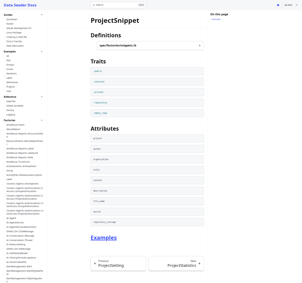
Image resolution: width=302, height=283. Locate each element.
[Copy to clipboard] (199, 71)
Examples (104, 237)
